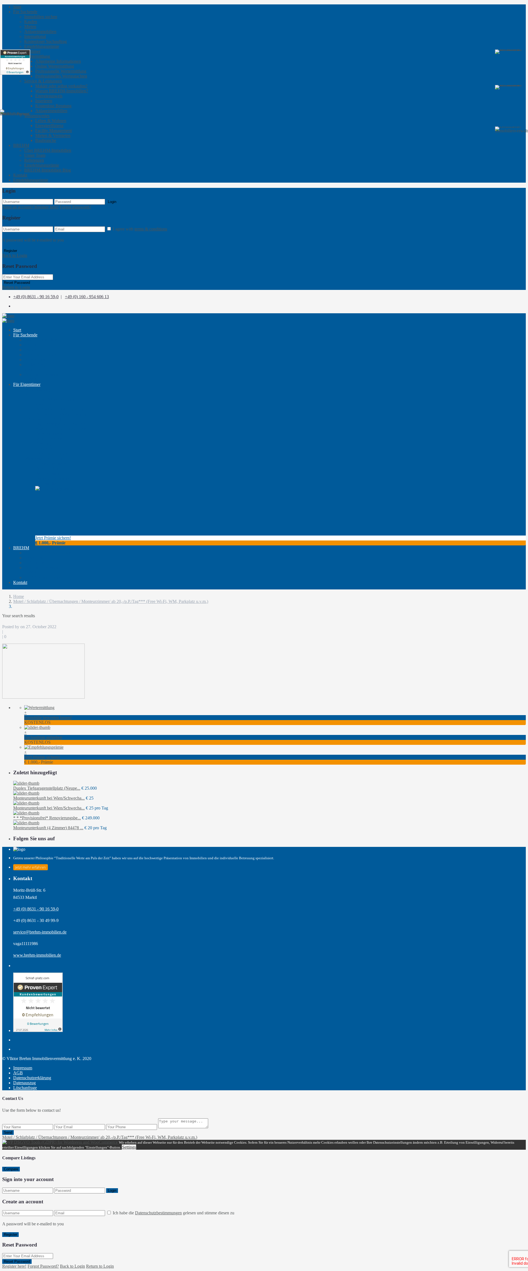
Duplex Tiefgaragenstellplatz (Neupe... (46, 788)
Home (18, 596)
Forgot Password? (75, 207)
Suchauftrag (34, 367)
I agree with (140, 229)
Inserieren (43, 100)
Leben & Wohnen (50, 120)
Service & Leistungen (43, 81)
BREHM (21, 547)
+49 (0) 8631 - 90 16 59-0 (36, 296)
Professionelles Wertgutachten (61, 76)
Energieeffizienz (49, 125)
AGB (18, 1072)
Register (10, 251)
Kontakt (20, 175)
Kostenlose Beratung (53, 105)
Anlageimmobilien (40, 31)
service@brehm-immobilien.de (40, 932)
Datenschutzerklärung (32, 1077)
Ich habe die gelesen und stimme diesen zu (173, 1212)
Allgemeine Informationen (58, 61)
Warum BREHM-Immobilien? (61, 91)
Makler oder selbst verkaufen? (61, 86)
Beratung (44, 446)
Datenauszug (24, 1082)
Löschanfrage (25, 1087)
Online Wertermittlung (54, 66)
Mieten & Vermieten (52, 135)
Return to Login (16, 287)
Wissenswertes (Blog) (43, 458)
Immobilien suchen (40, 16)
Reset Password (17, 283)
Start (17, 6)
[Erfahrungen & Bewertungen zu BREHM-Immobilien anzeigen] (15, 62)
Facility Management (53, 130)
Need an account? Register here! (30, 207)
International (35, 36)
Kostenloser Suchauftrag (45, 41)
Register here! (14, 1266)
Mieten (30, 26)
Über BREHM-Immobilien (47, 150)
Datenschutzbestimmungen (158, 1212)
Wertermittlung (37, 56)
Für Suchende (25, 11)
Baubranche (45, 140)
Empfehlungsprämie (41, 46)
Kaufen (30, 21)
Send (8, 1132)
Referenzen (34, 160)
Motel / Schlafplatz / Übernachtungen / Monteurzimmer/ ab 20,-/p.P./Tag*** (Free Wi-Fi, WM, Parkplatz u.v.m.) (110, 601)
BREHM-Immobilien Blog (47, 170)
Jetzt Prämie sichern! (53, 538)
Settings (129, 1147)
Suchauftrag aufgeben (43, 737)
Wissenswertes (37, 115)
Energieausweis (48, 96)
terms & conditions (150, 229)
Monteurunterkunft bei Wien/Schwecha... (49, 798)
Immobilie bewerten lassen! (48, 717)
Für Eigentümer (26, 384)
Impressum (22, 1068)
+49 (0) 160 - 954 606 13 (87, 296)
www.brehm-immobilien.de (37, 955)
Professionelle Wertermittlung (60, 71)
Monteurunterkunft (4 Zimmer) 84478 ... (48, 827)
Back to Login (14, 255)
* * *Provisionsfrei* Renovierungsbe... (47, 818)
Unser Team (34, 155)
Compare (11, 1169)
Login (112, 202)
